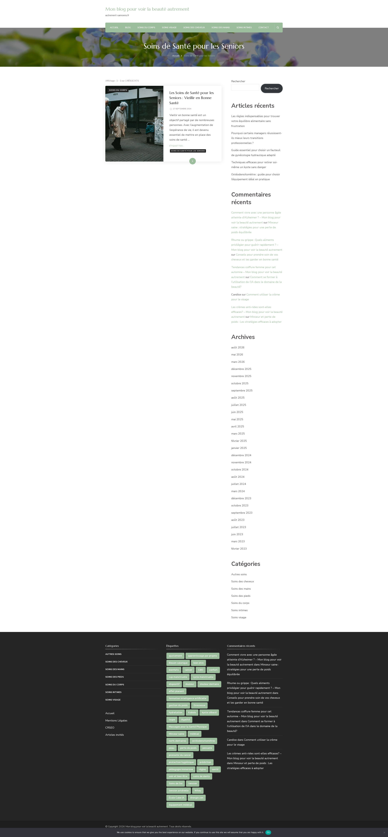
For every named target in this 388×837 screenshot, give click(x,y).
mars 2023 (238, 541)
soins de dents (201, 776)
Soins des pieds (240, 596)
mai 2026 (237, 354)
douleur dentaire (209, 684)
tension (192, 783)
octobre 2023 (239, 505)
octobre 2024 (239, 469)
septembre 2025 (242, 390)
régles (202, 769)
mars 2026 (238, 362)
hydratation (175, 712)
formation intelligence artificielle (187, 698)
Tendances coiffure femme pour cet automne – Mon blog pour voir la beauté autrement (256, 272)
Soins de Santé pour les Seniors (188, 151)
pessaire (207, 748)
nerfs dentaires (177, 741)
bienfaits (174, 670)
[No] (384, 832)
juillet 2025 (238, 405)
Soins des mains (221, 27)
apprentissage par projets (202, 655)
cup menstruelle (178, 677)
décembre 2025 (241, 369)
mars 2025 (238, 433)
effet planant (176, 691)
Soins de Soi (175, 783)
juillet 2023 (238, 527)
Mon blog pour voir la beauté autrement (147, 9)
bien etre (198, 663)
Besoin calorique (178, 663)
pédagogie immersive (181, 769)
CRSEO (109, 727)
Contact (264, 27)
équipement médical (180, 805)
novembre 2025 (241, 376)
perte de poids (188, 748)
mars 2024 (238, 491)
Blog (128, 27)
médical (194, 734)
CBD (200, 670)
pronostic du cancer (180, 755)
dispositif (174, 684)
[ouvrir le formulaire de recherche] (277, 27)
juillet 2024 (238, 484)
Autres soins (239, 574)
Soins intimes (244, 27)
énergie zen (196, 797)
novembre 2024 (241, 462)
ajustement (175, 655)
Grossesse (199, 705)
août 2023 (237, 520)
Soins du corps (146, 27)
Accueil (114, 27)
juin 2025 (237, 412)
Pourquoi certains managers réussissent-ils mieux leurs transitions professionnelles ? (256, 138)
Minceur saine (176, 734)
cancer (188, 670)
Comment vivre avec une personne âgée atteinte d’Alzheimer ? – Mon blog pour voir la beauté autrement (256, 217)
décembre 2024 (241, 455)
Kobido (192, 712)
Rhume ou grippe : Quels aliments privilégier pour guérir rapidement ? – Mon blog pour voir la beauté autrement (256, 245)
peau (171, 748)
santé (215, 769)
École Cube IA (176, 797)
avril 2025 (237, 426)
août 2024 (237, 477)
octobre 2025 (239, 383)
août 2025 (237, 397)
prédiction (205, 762)
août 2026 (237, 347)
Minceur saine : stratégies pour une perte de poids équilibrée (254, 227)
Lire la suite (187, 161)
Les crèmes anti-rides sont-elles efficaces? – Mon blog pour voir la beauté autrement (257, 312)
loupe (172, 719)
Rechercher (238, 81)
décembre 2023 (241, 498)
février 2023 (239, 549)
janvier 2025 (239, 448)
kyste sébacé (209, 712)
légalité (185, 719)
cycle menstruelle (203, 677)
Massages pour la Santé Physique (188, 726)
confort (213, 670)
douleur (189, 684)
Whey (197, 790)
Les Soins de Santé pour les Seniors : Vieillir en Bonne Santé (191, 98)
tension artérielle (179, 790)
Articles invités (114, 735)
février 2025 (239, 441)
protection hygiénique (181, 762)
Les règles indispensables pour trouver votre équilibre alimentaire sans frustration (255, 121)
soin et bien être (178, 776)
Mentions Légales (116, 720)
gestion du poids (178, 705)
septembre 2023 (242, 513)
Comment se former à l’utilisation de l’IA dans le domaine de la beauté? (256, 282)
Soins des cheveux (194, 27)
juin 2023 (237, 534)
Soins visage (169, 27)
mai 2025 (237, 419)
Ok (268, 832)
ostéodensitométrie (203, 741)
